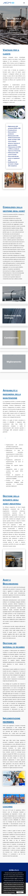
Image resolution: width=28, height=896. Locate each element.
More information (11, 892)
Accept (19, 892)
